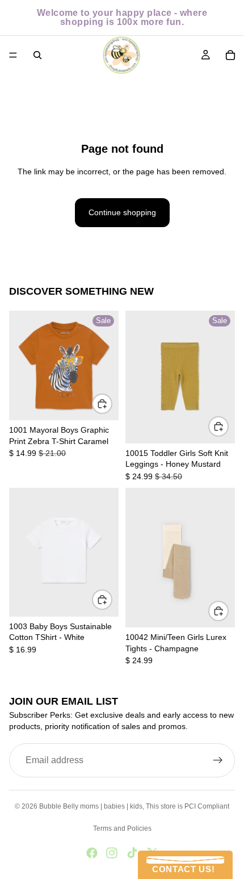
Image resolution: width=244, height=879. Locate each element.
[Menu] (13, 55)
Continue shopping (122, 212)
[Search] (37, 55)
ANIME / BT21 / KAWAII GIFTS (130, 88)
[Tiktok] (132, 853)
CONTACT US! (180, 869)
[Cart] (230, 55)
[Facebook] (92, 853)
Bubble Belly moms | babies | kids (90, 806)
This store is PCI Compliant (187, 806)
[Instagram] (112, 853)
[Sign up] (218, 761)
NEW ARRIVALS (37, 88)
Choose (111, 403)
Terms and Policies (122, 828)
